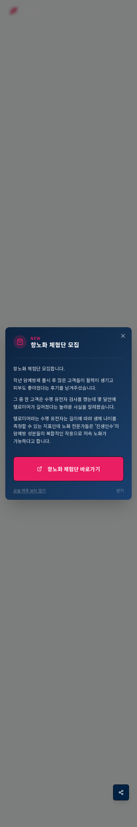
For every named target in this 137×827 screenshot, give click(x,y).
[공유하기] (121, 792)
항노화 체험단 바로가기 (74, 469)
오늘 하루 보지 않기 (29, 490)
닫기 (120, 490)
